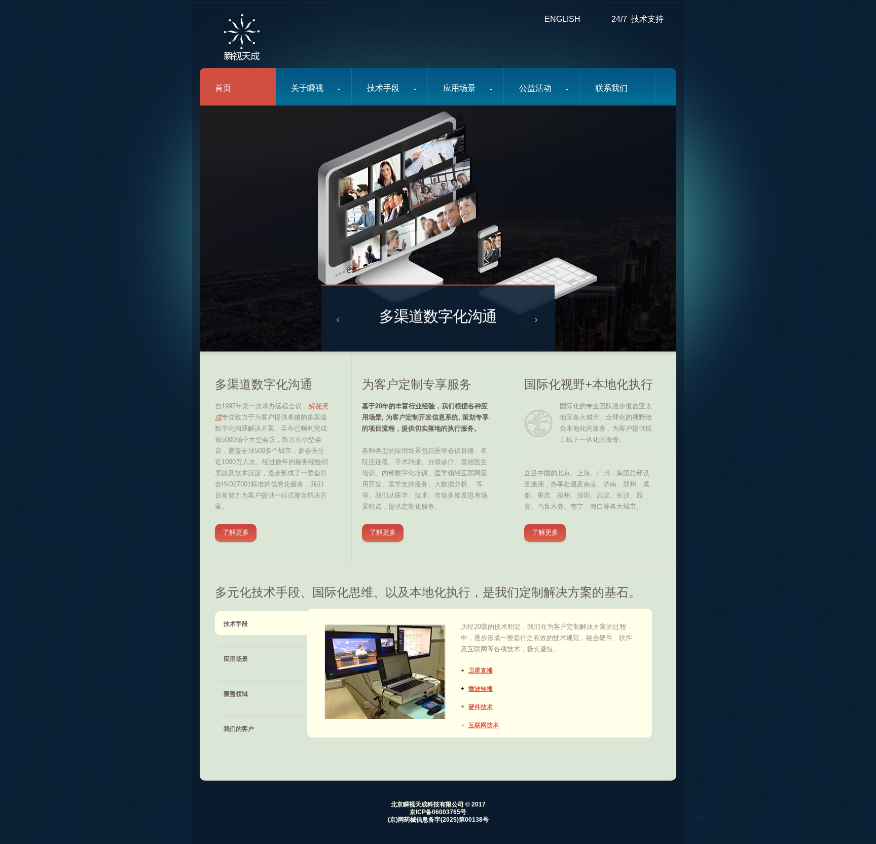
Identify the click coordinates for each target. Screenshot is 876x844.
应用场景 (459, 88)
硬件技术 (480, 707)
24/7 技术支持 (637, 19)
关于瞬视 (307, 88)
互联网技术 (483, 725)
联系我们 (611, 88)
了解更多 (236, 532)
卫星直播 (480, 670)
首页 (223, 88)
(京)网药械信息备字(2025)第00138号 (438, 819)
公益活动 (535, 88)
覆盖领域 (236, 693)
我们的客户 (239, 728)
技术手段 (383, 88)
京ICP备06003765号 (438, 812)
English (562, 19)
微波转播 (480, 688)
